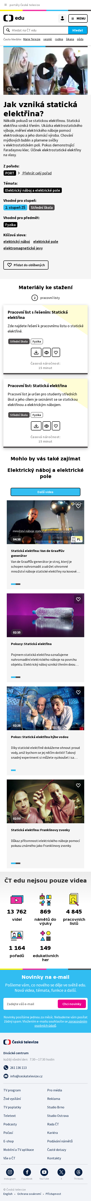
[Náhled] (47, 352)
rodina (59, 39)
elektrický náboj (16, 241)
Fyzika (10, 224)
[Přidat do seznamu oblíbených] (56, 352)
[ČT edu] (13, 20)
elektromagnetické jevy (23, 248)
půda (80, 39)
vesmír (47, 39)
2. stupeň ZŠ (15, 207)
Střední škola (42, 207)
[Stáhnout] (36, 352)
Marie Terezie (31, 39)
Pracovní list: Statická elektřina (37, 385)
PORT (9, 173)
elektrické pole (45, 241)
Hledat (77, 30)
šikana (70, 39)
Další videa (45, 492)
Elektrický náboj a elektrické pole (32, 190)
